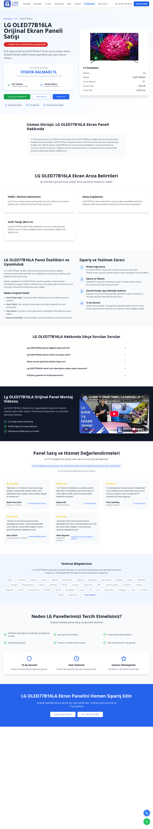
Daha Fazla (102, 4)
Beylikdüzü (141, 580)
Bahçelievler (68, 580)
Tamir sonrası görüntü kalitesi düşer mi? (46, 361)
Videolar (77, 4)
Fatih (99, 585)
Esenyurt (75, 585)
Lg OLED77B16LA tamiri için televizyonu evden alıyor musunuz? (57, 368)
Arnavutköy (21, 580)
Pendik (58, 590)
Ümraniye (143, 590)
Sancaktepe (69, 590)
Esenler (65, 585)
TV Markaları (89, 4)
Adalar (9, 580)
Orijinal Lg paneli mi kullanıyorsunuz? (45, 375)
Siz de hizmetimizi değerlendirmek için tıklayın (76, 471)
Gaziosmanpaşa (112, 585)
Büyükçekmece (28, 585)
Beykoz (130, 580)
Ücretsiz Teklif (141, 4)
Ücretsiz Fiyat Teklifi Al (63, 714)
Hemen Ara (61, 97)
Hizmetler (38, 4)
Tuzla (133, 590)
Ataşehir (33, 580)
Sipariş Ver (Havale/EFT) (17, 97)
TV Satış (48, 4)
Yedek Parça (59, 4)
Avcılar (44, 580)
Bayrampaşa (107, 580)
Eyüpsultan (88, 585)
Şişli (98, 590)
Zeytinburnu (74, 595)
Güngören (127, 585)
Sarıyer (82, 590)
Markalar (8, 18)
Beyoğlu (14, 585)
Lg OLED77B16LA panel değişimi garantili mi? (48, 348)
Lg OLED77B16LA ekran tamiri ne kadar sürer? (49, 354)
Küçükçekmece (34, 590)
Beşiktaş (119, 580)
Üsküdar (60, 595)
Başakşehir (92, 580)
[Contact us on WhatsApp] (146, 822)
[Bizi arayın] (146, 814)
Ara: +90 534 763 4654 (90, 714)
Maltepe (47, 590)
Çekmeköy (53, 585)
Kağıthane (10, 590)
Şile (90, 590)
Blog (69, 4)
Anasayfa (26, 4)
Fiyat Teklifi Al (41, 97)
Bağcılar (55, 580)
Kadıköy (139, 585)
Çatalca (41, 585)
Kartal (21, 590)
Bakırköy (80, 580)
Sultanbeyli (108, 590)
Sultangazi (122, 590)
